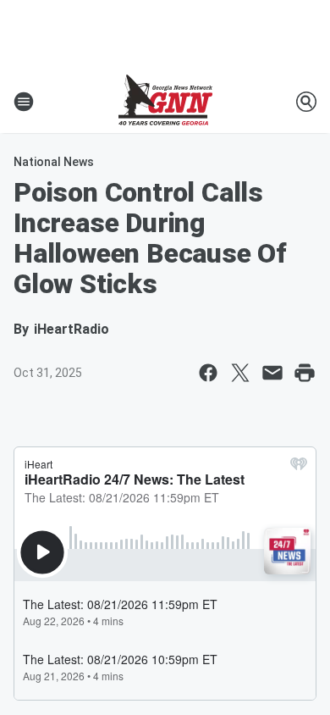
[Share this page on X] (240, 373)
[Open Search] (306, 101)
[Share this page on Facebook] (208, 373)
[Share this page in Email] (272, 373)
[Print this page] (304, 373)
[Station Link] (165, 102)
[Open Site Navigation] (24, 101)
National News (54, 162)
